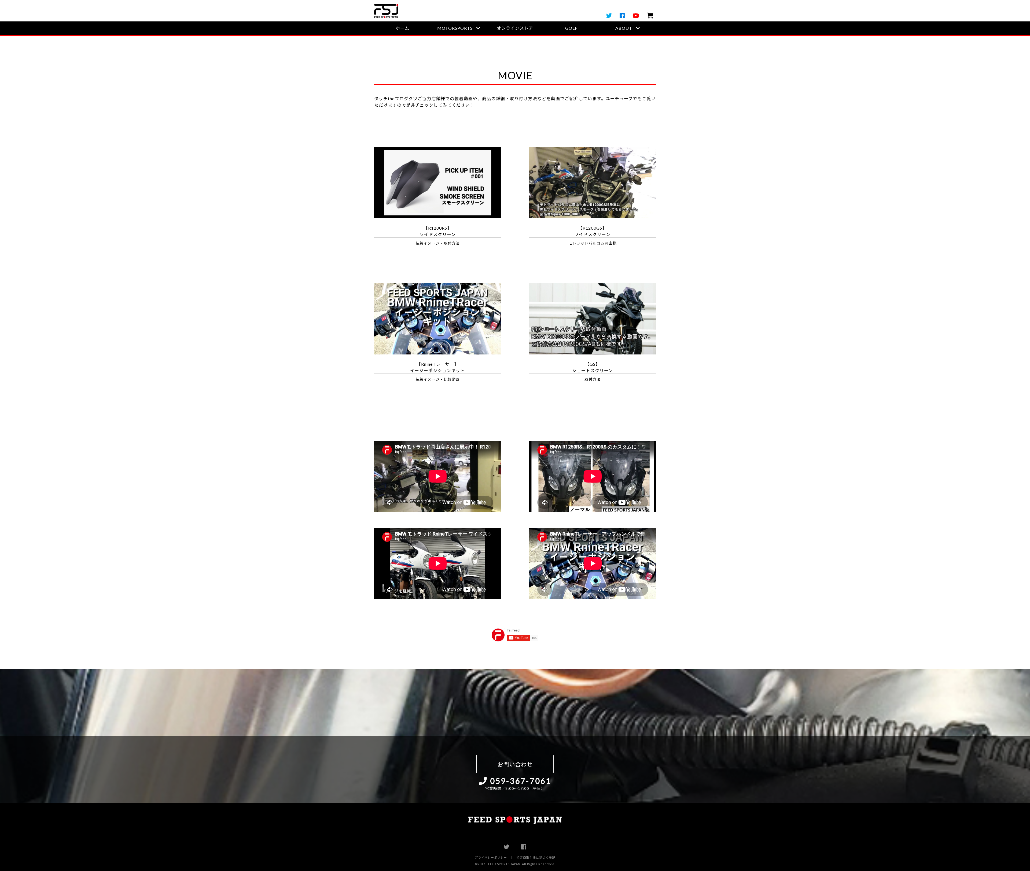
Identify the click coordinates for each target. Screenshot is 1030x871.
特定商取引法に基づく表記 (536, 857)
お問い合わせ (515, 764)
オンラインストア (515, 28)
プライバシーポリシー (491, 857)
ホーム (402, 28)
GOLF (571, 28)
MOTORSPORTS (455, 28)
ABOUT (623, 28)
